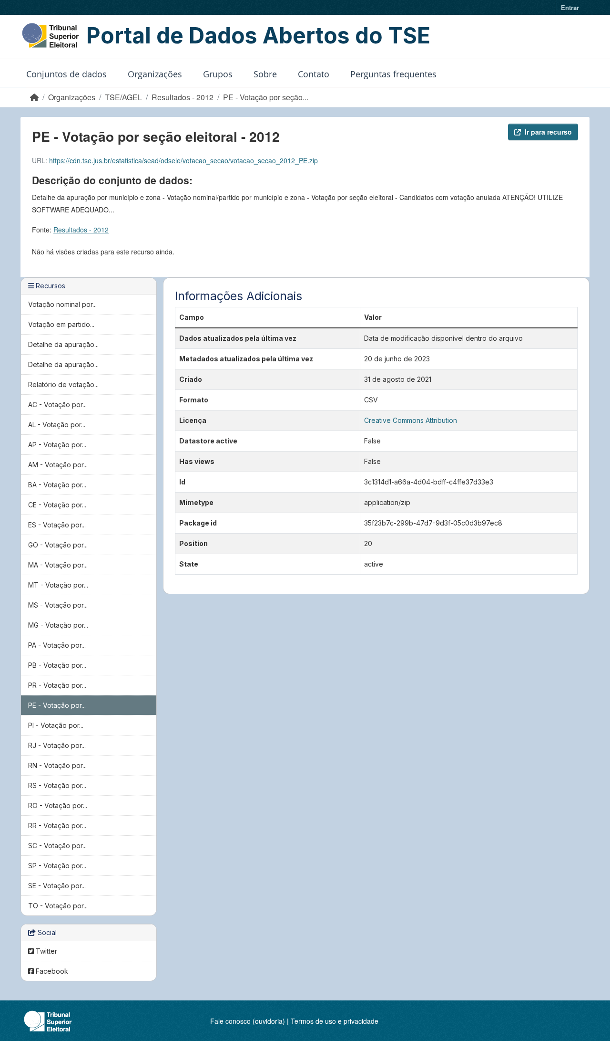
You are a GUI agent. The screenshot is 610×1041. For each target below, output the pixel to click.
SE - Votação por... (57, 886)
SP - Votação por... (57, 866)
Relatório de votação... (63, 384)
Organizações (155, 74)
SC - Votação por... (57, 845)
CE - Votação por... (57, 505)
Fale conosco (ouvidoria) (247, 1021)
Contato (313, 74)
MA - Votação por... (58, 565)
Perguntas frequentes (393, 74)
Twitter (45, 951)
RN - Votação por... (57, 765)
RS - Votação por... (57, 785)
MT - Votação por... (58, 585)
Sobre (265, 74)
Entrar (570, 7)
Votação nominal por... (62, 304)
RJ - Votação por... (57, 745)
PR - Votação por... (57, 685)
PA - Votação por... (57, 645)
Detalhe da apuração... (63, 344)
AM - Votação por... (58, 465)
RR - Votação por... (57, 825)
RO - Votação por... (57, 805)
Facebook (51, 971)
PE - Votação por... (57, 705)
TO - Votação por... (58, 906)
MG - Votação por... (58, 625)
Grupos (218, 74)
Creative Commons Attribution (410, 420)
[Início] (34, 97)
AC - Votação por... (57, 404)
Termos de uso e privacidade (334, 1021)
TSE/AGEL (123, 97)
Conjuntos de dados (66, 74)
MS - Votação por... (58, 605)
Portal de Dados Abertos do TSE (258, 35)
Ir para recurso (548, 132)
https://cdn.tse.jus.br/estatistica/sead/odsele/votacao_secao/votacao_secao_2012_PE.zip (183, 160)
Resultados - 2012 (183, 97)
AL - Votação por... (56, 425)
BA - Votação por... (57, 485)
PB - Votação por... (57, 665)
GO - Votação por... (58, 545)
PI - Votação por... (55, 725)
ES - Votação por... (57, 525)
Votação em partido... (61, 324)
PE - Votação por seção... (265, 97)
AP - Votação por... (57, 445)
